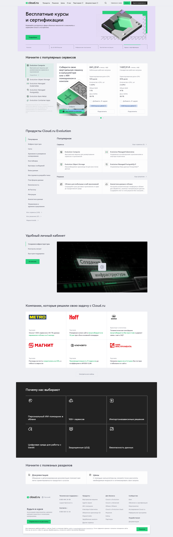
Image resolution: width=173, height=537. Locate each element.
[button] (105, 3)
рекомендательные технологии (83, 528)
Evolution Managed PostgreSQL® (123, 164)
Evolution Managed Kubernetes (122, 152)
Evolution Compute (72, 152)
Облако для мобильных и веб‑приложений (82, 184)
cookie (70, 528)
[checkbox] (91, 101)
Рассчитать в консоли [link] (73, 111)
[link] (33, 497)
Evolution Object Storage (75, 164)
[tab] (37, 47)
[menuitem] (40, 70)
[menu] (40, 82)
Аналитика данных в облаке (121, 184)
